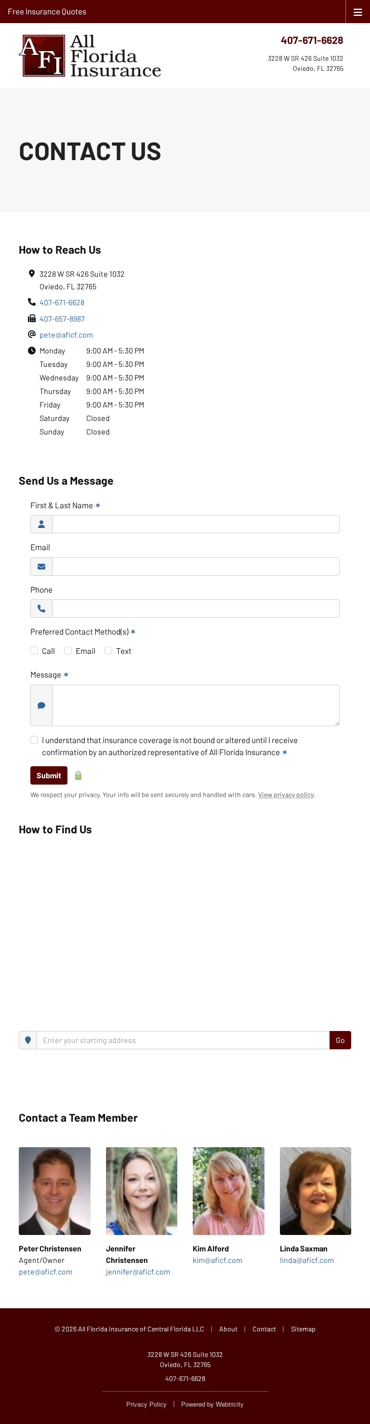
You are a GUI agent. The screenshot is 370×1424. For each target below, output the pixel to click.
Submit (49, 775)
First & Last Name (65, 505)
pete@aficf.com (66, 334)
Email (40, 547)
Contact (264, 1329)
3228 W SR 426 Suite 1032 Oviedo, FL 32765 (185, 1359)
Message (49, 674)
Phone (41, 589)
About (228, 1329)
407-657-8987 (62, 318)
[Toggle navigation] (358, 11)
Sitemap (303, 1329)
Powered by (212, 1404)
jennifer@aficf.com (138, 1271)
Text (124, 650)
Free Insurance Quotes (47, 11)
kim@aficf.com (217, 1259)
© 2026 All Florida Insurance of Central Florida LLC (129, 1329)
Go (340, 1039)
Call (48, 650)
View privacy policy (286, 794)
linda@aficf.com (307, 1259)
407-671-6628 (312, 40)
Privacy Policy (146, 1404)
